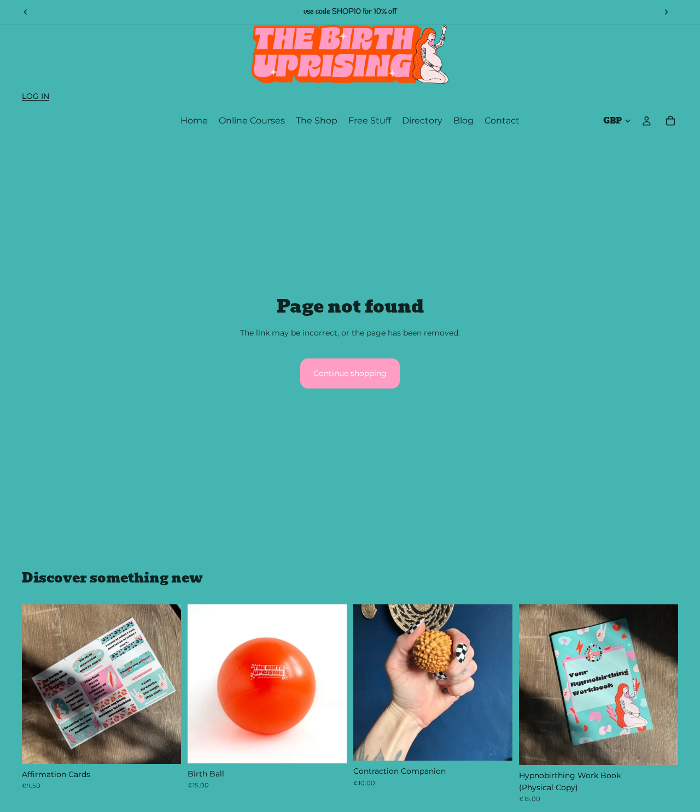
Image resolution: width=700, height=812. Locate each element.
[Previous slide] (26, 12)
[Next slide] (666, 12)
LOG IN (35, 96)
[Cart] (670, 121)
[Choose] (330, 746)
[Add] (164, 747)
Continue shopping (350, 373)
